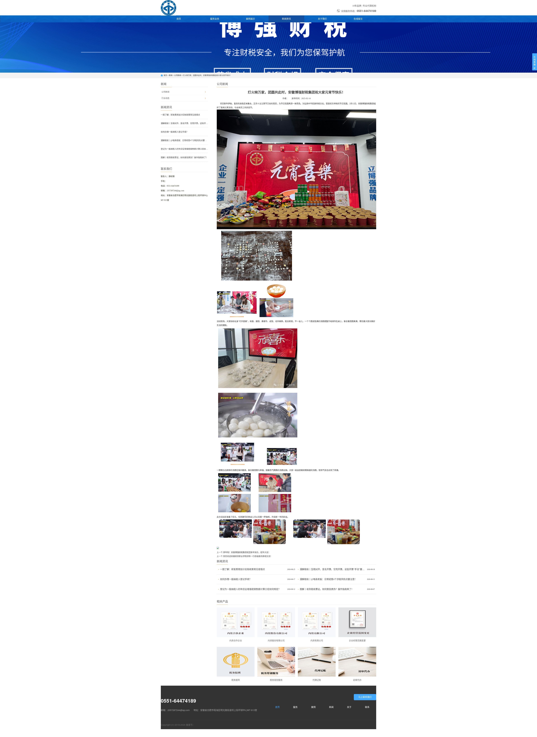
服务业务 (214, 19)
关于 (349, 707)
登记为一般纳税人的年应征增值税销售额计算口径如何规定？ (184, 149)
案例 (313, 707)
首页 (178, 19)
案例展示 (250, 19)
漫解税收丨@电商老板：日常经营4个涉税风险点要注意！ (184, 140)
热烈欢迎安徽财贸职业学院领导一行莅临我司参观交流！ (247, 556)
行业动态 (165, 98)
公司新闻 (177, 75)
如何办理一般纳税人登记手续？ (174, 132)
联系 (367, 707)
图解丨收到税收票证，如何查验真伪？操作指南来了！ (184, 157)
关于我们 (322, 19)
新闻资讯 (286, 19)
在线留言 (358, 19)
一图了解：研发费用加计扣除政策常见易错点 (180, 115)
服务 (295, 707)
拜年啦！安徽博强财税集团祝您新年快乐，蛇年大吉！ (246, 552)
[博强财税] (168, 8)
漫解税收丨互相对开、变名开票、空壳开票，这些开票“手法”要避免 (184, 123)
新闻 (170, 75)
